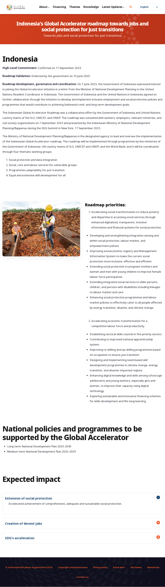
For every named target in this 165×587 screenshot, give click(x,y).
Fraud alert (119, 567)
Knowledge (91, 7)
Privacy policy (100, 567)
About (43, 7)
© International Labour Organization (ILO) (29, 567)
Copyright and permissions (72, 567)
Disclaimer (136, 567)
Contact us (83, 577)
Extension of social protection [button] (28, 498)
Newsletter (153, 567)
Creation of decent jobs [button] (23, 523)
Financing (59, 7)
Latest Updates (112, 7)
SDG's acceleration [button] (19, 538)
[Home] (15, 7)
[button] (149, 7)
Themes (74, 7)
